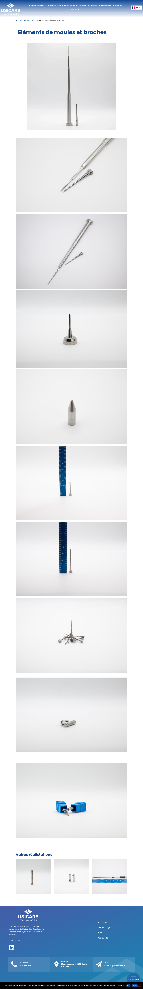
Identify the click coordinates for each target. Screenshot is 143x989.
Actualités (102, 922)
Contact (75, 9)
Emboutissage (71, 876)
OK (128, 985)
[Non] (139, 986)
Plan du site (103, 938)
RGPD (100, 932)
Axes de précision (110, 876)
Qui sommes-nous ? (37, 5)
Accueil (19, 20)
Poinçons (33, 876)
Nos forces (117, 5)
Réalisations (63, 5)
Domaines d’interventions (99, 5)
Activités (52, 5)
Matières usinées (78, 5)
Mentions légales (105, 927)
